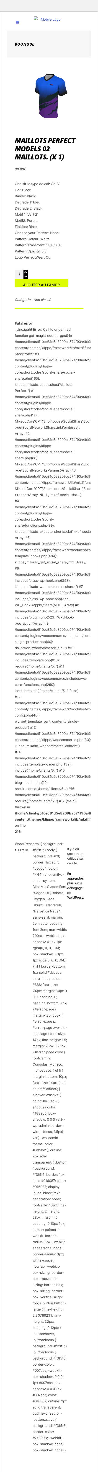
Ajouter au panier (41, 285)
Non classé (42, 300)
